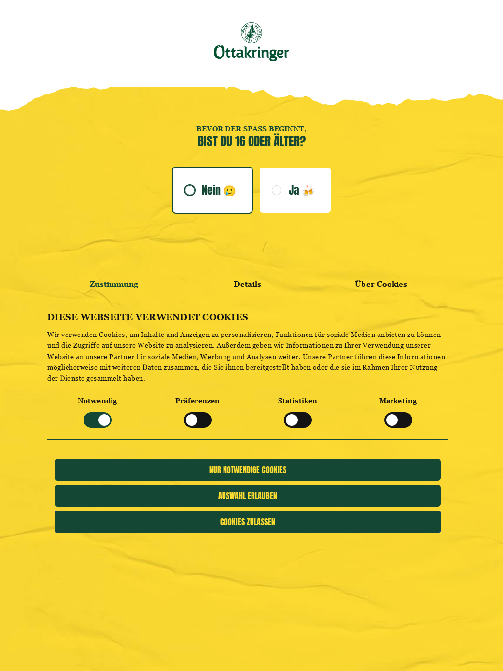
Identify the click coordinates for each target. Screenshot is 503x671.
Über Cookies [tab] (381, 284)
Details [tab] (247, 284)
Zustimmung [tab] (114, 284)
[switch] (198, 420)
